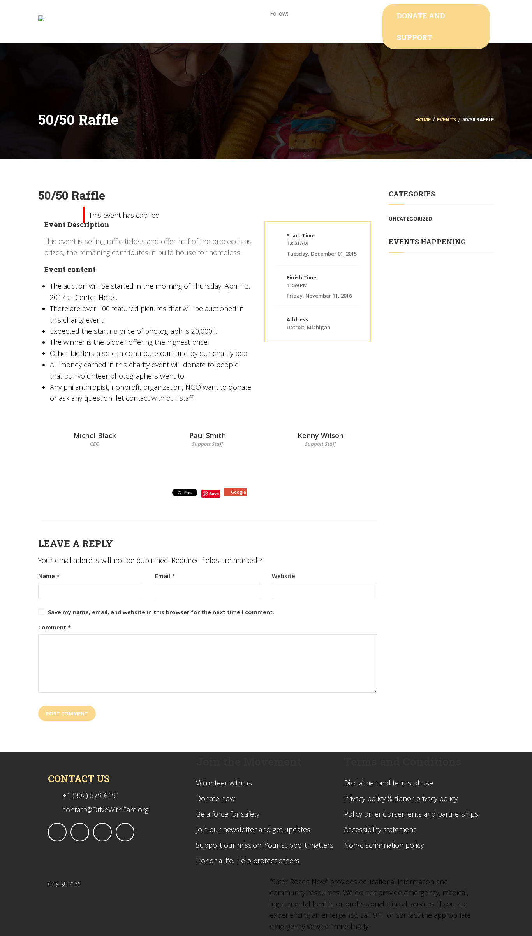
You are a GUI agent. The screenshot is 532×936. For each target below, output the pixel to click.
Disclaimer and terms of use (388, 782)
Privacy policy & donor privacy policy (401, 798)
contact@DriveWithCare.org (105, 809)
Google (238, 492)
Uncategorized (410, 218)
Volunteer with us (224, 782)
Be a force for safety (227, 814)
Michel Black (94, 435)
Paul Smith (207, 435)
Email (165, 576)
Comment (54, 627)
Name (49, 576)
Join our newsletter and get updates (253, 829)
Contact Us (79, 778)
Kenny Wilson (321, 435)
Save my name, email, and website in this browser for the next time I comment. (161, 612)
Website (283, 576)
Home (423, 119)
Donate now (215, 798)
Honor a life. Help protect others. (248, 860)
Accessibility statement (380, 829)
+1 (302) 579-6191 (91, 795)
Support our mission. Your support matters (264, 845)
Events (446, 119)
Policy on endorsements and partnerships (411, 814)
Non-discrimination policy (384, 845)
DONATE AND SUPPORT (421, 26)
